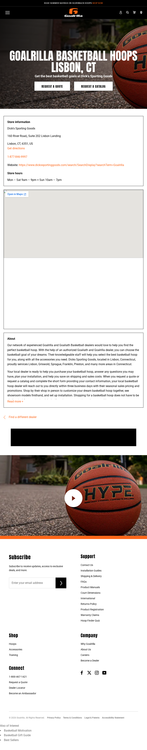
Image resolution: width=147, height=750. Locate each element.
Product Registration (92, 609)
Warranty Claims (90, 615)
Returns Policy (89, 603)
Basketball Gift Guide (17, 735)
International (88, 598)
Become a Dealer (90, 660)
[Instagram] (97, 672)
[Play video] (73, 498)
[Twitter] (89, 672)
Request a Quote (52, 86)
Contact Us (87, 565)
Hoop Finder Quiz (90, 620)
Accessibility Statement (113, 717)
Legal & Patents (91, 717)
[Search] (127, 13)
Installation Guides (91, 570)
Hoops (12, 643)
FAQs (84, 581)
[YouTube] (104, 672)
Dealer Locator (17, 687)
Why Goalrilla (88, 643)
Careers (85, 655)
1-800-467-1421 (18, 676)
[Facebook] (82, 672)
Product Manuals (90, 587)
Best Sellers (11, 740)
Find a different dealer (22, 417)
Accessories (15, 649)
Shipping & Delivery (91, 576)
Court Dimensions (90, 592)
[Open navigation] (7, 12)
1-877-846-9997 (17, 156)
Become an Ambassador (22, 693)
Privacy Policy (54, 717)
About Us (86, 649)
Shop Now (97, 3)
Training (13, 655)
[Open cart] (134, 12)
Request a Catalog (93, 86)
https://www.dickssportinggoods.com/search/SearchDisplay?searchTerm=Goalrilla (71, 165)
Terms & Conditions (72, 717)
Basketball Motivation (18, 730)
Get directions (16, 148)
